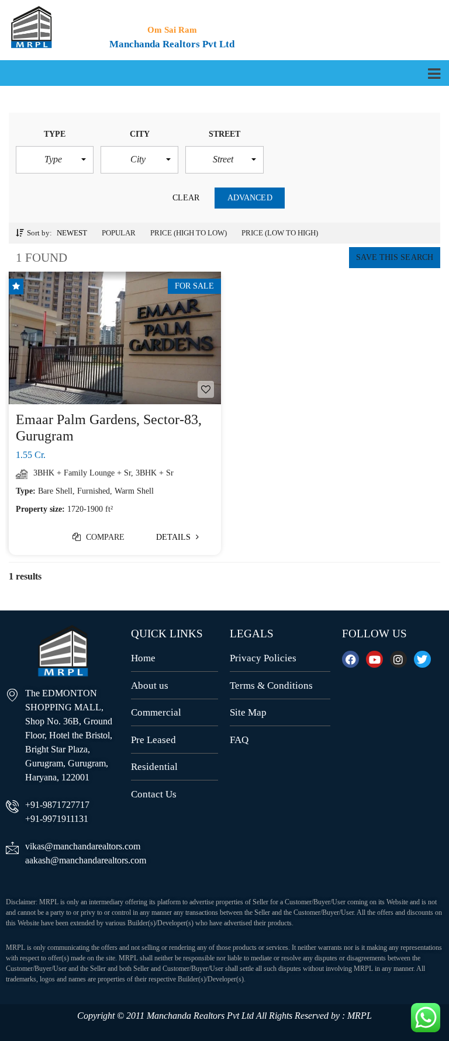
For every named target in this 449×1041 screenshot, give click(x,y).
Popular (119, 232)
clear (186, 197)
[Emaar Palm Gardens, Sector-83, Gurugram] (115, 338)
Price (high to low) (188, 232)
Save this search (394, 257)
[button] (55, 159)
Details (175, 537)
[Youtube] (374, 659)
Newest (72, 232)
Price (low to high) (279, 232)
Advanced (249, 197)
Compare (104, 537)
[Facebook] (350, 659)
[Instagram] (398, 659)
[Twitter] (422, 659)
